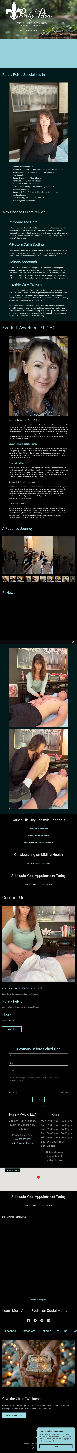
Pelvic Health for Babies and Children (38, 842)
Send (38, 1099)
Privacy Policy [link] (44, 1106)
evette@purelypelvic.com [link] (22, 1143)
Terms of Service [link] (55, 1106)
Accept (56, 1446)
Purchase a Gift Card (14, 1415)
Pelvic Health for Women (38, 829)
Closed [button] (10, 1020)
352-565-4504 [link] (25, 1139)
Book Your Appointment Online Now (38, 884)
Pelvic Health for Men (38, 835)
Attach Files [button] (14, 1092)
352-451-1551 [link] (26, 1135)
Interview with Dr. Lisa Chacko (38, 863)
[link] (28, 1321)
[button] (13, 1020)
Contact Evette (11, 1029)
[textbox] (38, 1055)
